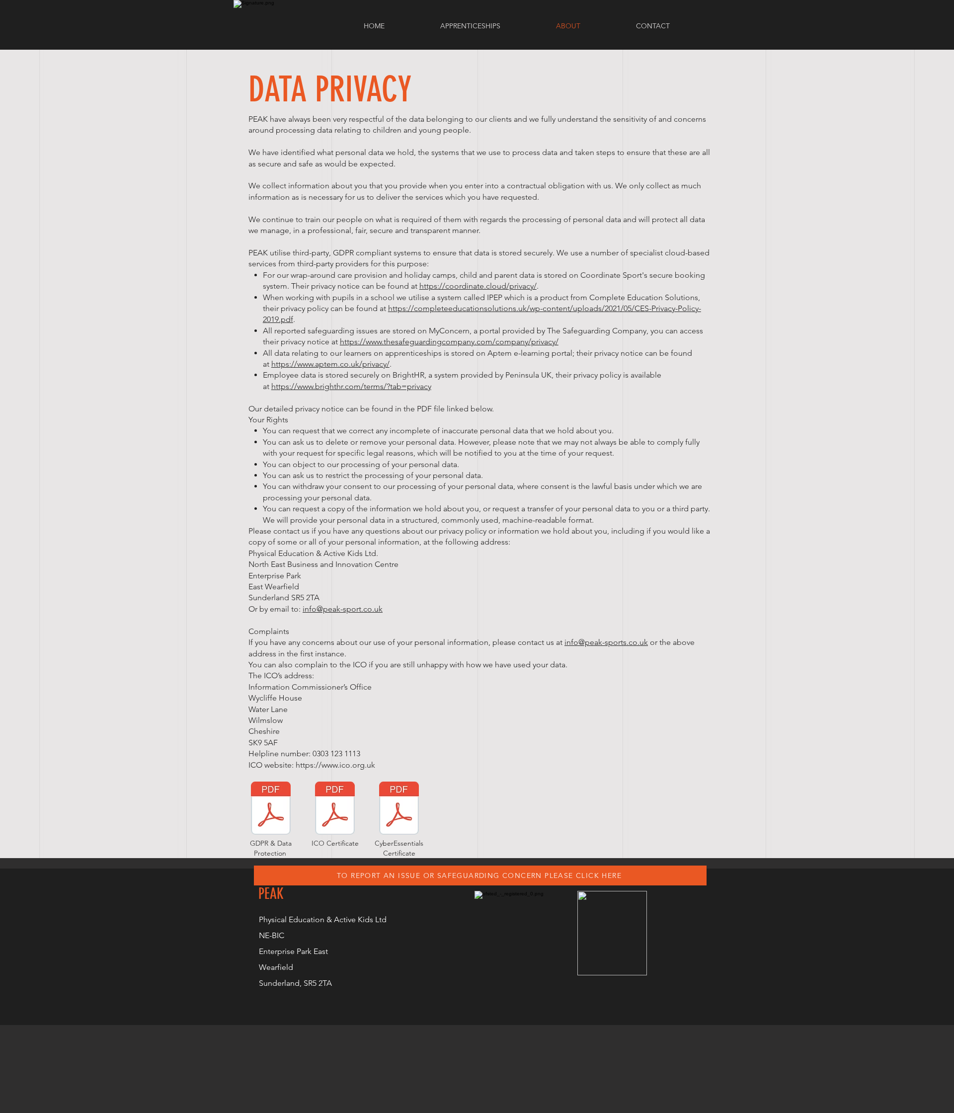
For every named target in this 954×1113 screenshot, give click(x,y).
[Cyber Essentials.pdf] (399, 809)
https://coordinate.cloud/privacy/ (478, 286)
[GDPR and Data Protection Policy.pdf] (270, 809)
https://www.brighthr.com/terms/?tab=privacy (351, 386)
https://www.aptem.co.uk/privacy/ (330, 364)
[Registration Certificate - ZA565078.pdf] (335, 809)
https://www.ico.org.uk (335, 765)
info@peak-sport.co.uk (343, 609)
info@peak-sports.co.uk (606, 642)
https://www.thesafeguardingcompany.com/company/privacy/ (449, 341)
